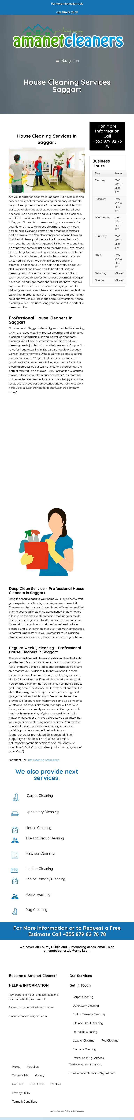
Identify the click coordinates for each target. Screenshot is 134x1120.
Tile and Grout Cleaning (88, 1023)
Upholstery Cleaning (86, 1005)
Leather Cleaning (84, 1040)
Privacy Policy (21, 1093)
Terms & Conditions (24, 1101)
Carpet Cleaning (83, 997)
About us (33, 1066)
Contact (17, 1084)
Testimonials (20, 1075)
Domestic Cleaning (85, 1032)
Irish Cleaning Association (43, 759)
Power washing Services (88, 1058)
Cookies (56, 1084)
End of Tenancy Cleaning (89, 1014)
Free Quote (36, 1084)
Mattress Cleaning (84, 1049)
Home (16, 1066)
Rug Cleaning (109, 1040)
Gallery (39, 1075)
